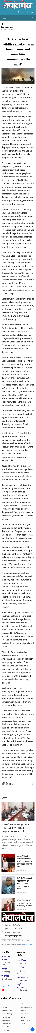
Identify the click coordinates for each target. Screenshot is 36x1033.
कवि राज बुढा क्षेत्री (7, 980)
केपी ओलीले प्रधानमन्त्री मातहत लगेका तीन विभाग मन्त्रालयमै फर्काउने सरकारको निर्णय (24, 883)
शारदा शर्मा (23, 963)
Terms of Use (25, 1020)
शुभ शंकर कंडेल (6, 963)
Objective (24, 1013)
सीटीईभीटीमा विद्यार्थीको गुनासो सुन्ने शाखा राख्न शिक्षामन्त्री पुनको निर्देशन (25, 903)
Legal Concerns (26, 1007)
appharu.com (27, 944)
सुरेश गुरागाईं (23, 990)
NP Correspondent (7, 25)
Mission (23, 1010)
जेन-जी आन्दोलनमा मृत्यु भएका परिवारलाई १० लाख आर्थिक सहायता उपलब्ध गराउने (16, 828)
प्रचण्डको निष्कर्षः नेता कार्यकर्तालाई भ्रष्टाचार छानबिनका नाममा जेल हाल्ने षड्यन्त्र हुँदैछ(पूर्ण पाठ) (24, 861)
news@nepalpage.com (13, 935)
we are (23, 1027)
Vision (23, 1023)
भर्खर (4, 798)
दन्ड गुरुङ (7, 972)
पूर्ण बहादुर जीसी (21, 972)
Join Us (23, 1004)
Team (23, 1017)
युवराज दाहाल (24, 980)
